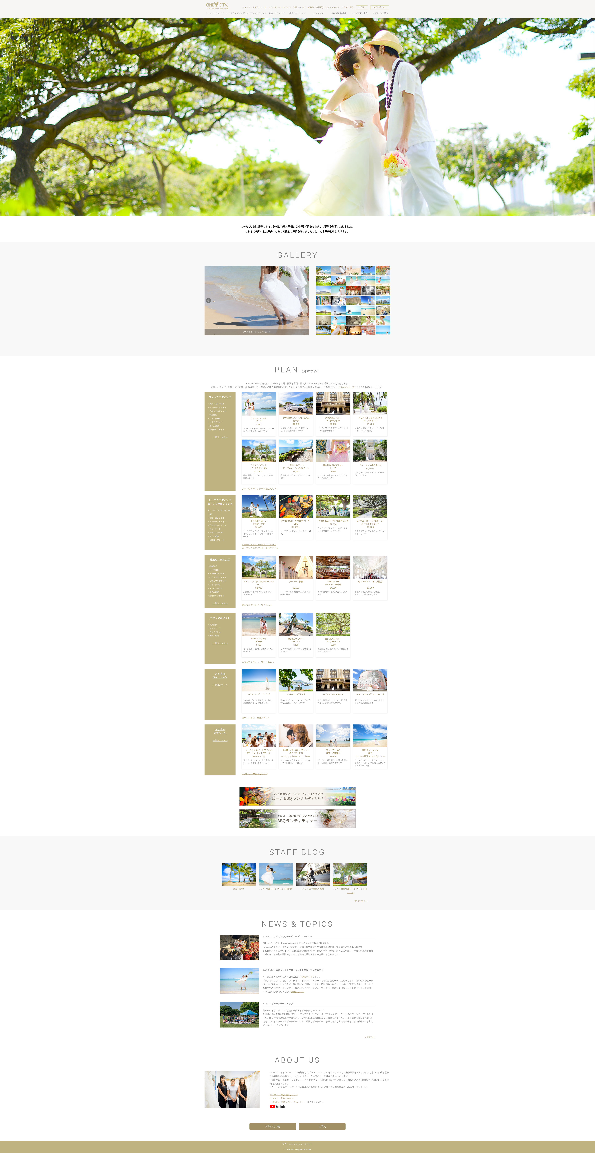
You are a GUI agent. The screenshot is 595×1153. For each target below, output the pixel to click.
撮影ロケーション (297, 13)
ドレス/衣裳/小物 (338, 13)
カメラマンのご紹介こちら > (284, 1094)
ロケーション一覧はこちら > (256, 718)
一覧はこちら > (220, 437)
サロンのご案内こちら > (281, 1098)
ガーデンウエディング (256, 13)
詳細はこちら (297, 991)
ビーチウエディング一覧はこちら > (259, 544)
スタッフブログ (332, 7)
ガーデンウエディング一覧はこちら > (260, 548)
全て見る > (369, 1037)
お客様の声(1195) (315, 7)
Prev (208, 300)
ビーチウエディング (235, 13)
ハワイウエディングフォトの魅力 (276, 889)
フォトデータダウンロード (254, 7)
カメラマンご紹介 (380, 13)
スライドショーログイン (280, 7)
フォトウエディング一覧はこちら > (259, 488)
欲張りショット (309, 977)
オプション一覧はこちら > (254, 773)
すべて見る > (361, 901)
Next (305, 300)
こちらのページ (346, 387)
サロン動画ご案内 (359, 13)
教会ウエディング (277, 13)
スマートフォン (306, 1144)
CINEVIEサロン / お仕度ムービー (288, 1102)
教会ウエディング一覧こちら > (257, 605)
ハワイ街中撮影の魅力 (313, 889)
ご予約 (362, 7)
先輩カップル (299, 7)
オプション (318, 13)
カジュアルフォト (220, 618)
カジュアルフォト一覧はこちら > (258, 662)
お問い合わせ (380, 7)
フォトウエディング (215, 13)
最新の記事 (238, 889)
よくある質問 (347, 7)
